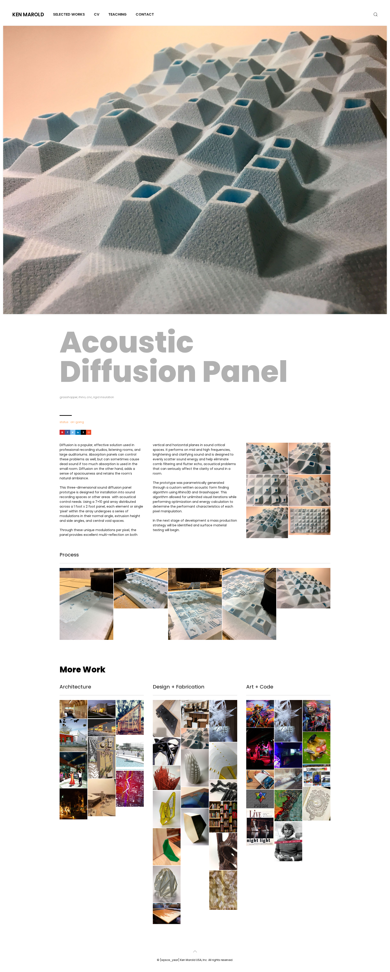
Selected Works (69, 14)
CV (96, 14)
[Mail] (88, 432)
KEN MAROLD (28, 14)
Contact (145, 14)
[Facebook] (67, 432)
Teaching (117, 14)
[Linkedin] (78, 432)
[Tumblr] (83, 432)
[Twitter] (72, 432)
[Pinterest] (62, 432)
